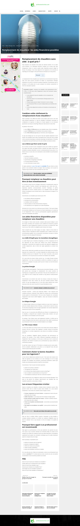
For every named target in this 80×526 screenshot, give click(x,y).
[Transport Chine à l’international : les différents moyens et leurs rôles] (65, 140)
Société (49, 11)
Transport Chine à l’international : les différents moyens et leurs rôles (65, 146)
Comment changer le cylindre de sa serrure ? (39, 507)
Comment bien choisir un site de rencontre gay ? (73, 118)
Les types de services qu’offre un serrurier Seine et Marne (51, 494)
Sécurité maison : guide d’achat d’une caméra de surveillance (73, 159)
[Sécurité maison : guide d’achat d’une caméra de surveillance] (74, 154)
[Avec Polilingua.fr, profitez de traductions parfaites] (65, 154)
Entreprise (27, 11)
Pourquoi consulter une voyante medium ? (50, 478)
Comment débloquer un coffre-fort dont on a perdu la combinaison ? (73, 146)
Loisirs (34, 11)
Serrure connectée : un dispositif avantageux (27, 507)
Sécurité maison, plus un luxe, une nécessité (52, 507)
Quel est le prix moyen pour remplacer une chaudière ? (34, 461)
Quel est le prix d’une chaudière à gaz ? (30, 465)
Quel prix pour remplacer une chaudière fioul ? (32, 467)
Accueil (21, 11)
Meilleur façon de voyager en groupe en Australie (29, 478)
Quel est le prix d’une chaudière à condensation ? (33, 470)
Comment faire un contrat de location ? (74, 105)
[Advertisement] (69, 74)
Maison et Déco (41, 11)
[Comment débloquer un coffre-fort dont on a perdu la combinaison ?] (74, 140)
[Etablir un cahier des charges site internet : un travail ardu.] (65, 100)
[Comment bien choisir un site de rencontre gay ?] (74, 113)
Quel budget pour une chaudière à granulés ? (32, 468)
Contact (56, 11)
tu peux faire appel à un (40, 166)
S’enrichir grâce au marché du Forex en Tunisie (73, 131)
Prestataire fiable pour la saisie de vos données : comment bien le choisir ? (65, 119)
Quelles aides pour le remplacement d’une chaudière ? (34, 463)
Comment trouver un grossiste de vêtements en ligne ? (65, 132)
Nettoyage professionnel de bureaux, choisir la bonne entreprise (27, 494)
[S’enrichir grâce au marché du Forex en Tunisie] (74, 127)
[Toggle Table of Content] (42, 75)
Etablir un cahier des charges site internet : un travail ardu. (65, 105)
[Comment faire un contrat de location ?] (74, 100)
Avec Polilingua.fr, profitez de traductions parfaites (65, 159)
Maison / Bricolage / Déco (6, 47)
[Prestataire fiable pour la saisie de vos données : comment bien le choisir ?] (65, 113)
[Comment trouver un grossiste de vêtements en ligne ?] (65, 127)
